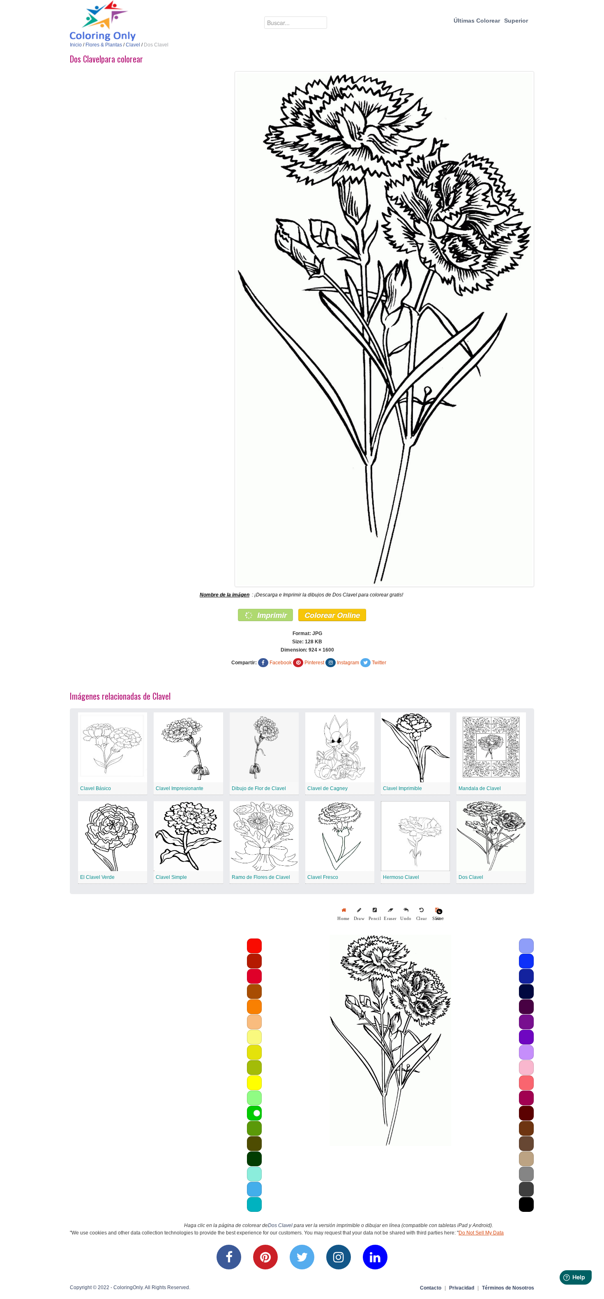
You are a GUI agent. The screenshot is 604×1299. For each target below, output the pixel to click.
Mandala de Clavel (480, 788)
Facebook (281, 663)
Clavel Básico (95, 788)
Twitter (379, 663)
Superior (516, 20)
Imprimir (271, 615)
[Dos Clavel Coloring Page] (384, 329)
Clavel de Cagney (327, 788)
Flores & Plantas (103, 45)
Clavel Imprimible (402, 788)
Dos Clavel (471, 877)
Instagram (348, 663)
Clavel (133, 45)
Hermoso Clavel (401, 877)
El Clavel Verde (97, 877)
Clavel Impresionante (179, 788)
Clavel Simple (171, 877)
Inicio (76, 45)
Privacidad (461, 1288)
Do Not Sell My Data (481, 1233)
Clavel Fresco (322, 877)
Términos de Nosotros (508, 1288)
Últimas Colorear (477, 20)
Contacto (430, 1288)
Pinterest (314, 663)
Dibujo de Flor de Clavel (259, 788)
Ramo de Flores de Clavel (261, 877)
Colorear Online (332, 615)
